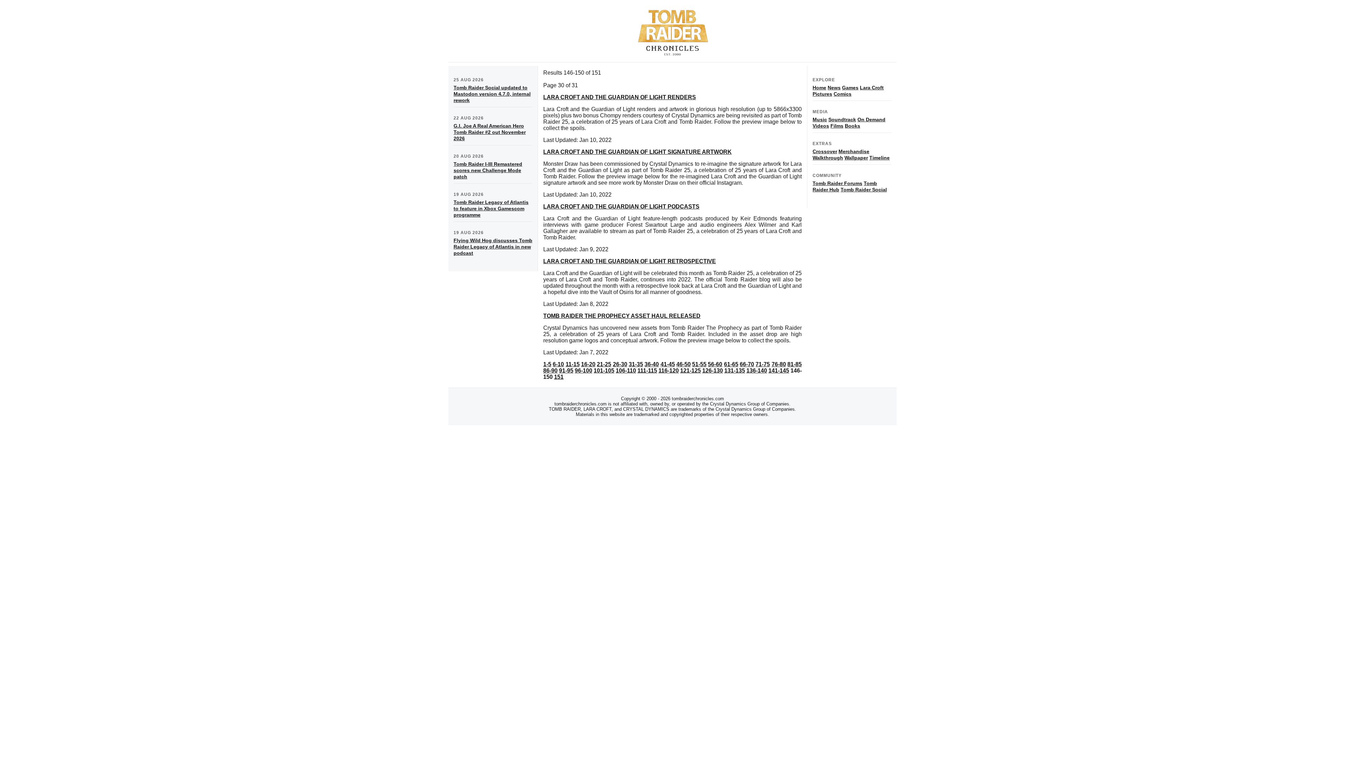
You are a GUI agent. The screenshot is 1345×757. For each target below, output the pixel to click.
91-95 (566, 371)
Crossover (825, 151)
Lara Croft (872, 87)
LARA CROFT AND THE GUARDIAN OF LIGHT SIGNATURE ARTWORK (637, 152)
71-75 (763, 364)
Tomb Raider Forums (837, 183)
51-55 (699, 364)
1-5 (547, 364)
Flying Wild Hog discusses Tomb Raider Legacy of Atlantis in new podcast (493, 247)
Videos (821, 126)
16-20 (588, 364)
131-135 (734, 371)
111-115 (647, 371)
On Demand (871, 119)
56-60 (715, 364)
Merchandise (854, 151)
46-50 (683, 364)
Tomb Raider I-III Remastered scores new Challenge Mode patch (488, 170)
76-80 (779, 364)
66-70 (747, 364)
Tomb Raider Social (864, 189)
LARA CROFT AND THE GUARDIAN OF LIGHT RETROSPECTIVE (629, 261)
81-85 (794, 364)
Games (850, 87)
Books (852, 126)
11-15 (573, 364)
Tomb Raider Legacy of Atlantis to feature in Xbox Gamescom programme (491, 208)
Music (820, 119)
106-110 (626, 371)
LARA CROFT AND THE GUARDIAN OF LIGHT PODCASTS (621, 207)
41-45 (668, 364)
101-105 (604, 371)
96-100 (583, 371)
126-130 (712, 371)
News (834, 87)
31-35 (636, 364)
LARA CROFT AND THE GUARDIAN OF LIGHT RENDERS (619, 97)
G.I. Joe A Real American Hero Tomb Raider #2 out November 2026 (490, 132)
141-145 (778, 371)
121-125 (690, 371)
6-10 (558, 364)
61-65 (731, 364)
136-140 (756, 371)
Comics (842, 94)
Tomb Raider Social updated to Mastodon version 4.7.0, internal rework (492, 94)
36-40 (651, 364)
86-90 (550, 371)
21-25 (604, 364)
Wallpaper (856, 158)
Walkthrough (828, 158)
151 (559, 377)
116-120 (668, 371)
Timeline (879, 158)
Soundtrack (842, 119)
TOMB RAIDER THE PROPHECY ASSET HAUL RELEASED (622, 316)
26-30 (620, 364)
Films (836, 126)
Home (819, 87)
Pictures (822, 94)
